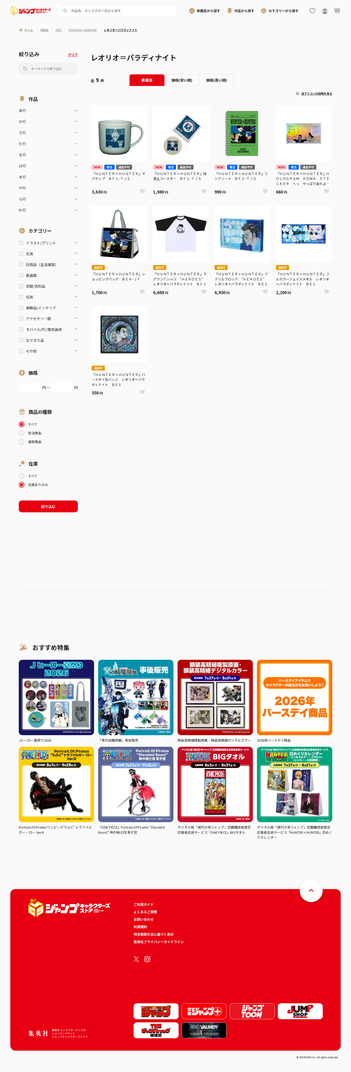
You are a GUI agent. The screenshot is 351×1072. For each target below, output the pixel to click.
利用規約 (140, 926)
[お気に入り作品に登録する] (142, 191)
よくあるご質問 (145, 911)
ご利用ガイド (144, 904)
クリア (73, 54)
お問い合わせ (144, 919)
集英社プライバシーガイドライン (159, 941)
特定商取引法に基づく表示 (154, 934)
